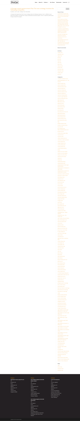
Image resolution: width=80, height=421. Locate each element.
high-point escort (61, 207)
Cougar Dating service (62, 143)
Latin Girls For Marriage (62, 233)
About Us (40, 2)
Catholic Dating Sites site (62, 138)
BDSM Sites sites (61, 103)
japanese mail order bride (62, 228)
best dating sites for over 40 (63, 111)
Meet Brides (60, 254)
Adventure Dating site (62, 93)
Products (45, 2)
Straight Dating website (62, 308)
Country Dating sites (61, 146)
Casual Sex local (60, 134)
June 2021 (59, 59)
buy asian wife (60, 126)
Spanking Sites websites (62, 304)
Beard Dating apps (61, 105)
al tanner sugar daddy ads (62, 96)
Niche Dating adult (61, 264)
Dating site (60, 158)
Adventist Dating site (61, 88)
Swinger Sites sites (61, 341)
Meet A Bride (60, 252)
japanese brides (61, 224)
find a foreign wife (61, 193)
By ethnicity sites (61, 131)
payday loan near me (61, 276)
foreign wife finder (61, 198)
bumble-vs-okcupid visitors (62, 125)
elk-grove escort (60, 178)
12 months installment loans (63, 78)
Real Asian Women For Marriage (63, 288)
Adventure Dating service (62, 91)
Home (36, 2)
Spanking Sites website (62, 303)
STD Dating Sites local (62, 306)
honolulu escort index (62, 210)
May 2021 (59, 60)
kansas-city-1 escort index (62, 229)
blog (58, 121)
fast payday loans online (62, 192)
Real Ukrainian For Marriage (63, 289)
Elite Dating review (61, 177)
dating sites (60, 159)
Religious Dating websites (62, 294)
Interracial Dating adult (62, 221)
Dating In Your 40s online (62, 154)
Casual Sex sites (60, 136)
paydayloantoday (61, 281)
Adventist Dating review (62, 86)
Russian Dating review (62, 296)
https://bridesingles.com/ (62, 219)
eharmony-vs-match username (63, 173)
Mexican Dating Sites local (62, 259)
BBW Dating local (61, 100)
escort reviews (60, 185)
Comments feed (60, 368)
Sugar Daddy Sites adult (62, 315)
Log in (59, 365)
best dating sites (61, 110)
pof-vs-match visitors (61, 284)
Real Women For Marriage (62, 291)
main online (60, 249)
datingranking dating (61, 161)
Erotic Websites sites (61, 180)
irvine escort (60, 223)
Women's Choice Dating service (63, 359)
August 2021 (60, 55)
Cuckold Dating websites (62, 148)
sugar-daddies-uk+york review (63, 326)
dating (59, 149)
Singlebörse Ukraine (61, 301)
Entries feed (60, 366)
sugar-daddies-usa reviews (62, 327)
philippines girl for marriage (63, 283)
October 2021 (60, 52)
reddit (59, 293)
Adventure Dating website (62, 95)
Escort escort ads (61, 182)
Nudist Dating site (61, 268)
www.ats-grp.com (14, 387)
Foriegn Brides (60, 200)
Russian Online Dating (62, 298)
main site (59, 251)
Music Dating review (61, 263)
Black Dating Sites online (62, 120)
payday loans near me (62, 278)
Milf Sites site (60, 261)
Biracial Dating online (61, 116)
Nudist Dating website (62, 269)
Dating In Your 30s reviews (62, 151)
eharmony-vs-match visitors (63, 175)
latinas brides (60, 234)
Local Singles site (61, 242)
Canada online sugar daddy (63, 133)
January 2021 (60, 67)
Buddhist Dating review (62, 123)
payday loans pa (61, 279)
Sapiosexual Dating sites (62, 299)
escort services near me (62, 187)
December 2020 (60, 69)
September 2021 (61, 54)
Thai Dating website (61, 343)
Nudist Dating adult (61, 266)
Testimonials (58, 2)
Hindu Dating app (61, 208)
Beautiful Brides (61, 108)
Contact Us (65, 2)
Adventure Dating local (62, 90)
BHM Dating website (61, 113)
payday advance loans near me (63, 274)
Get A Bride (60, 202)
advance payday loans (62, 85)
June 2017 (59, 74)
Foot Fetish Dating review (62, 197)
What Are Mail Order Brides (63, 357)
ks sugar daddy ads (61, 231)
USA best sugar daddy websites (63, 351)
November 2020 (60, 70)
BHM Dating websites (61, 115)
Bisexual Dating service (62, 118)
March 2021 (60, 64)
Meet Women (60, 257)
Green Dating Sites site (62, 205)
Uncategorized (60, 349)
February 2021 (60, 65)
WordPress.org (60, 370)
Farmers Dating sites (61, 190)
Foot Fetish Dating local (62, 195)
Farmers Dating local (61, 188)
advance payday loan (61, 83)
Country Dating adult (61, 144)
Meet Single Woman (61, 256)
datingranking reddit (61, 163)
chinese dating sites (61, 141)
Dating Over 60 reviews (62, 156)
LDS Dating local (61, 236)
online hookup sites (61, 271)
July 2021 (59, 57)
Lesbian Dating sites (61, 241)
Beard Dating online (61, 106)
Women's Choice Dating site (63, 360)
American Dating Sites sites (63, 98)
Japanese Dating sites (61, 226)
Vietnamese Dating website (63, 352)
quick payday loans (61, 286)
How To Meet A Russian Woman (63, 218)
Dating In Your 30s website (25, 11)
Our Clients (52, 2)
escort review (60, 183)
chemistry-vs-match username (63, 139)
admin (13, 11)
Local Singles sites (61, 244)
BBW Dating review (61, 101)
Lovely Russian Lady (61, 246)
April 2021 (59, 62)
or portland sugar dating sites (63, 273)
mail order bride (61, 247)
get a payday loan (61, 203)
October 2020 (60, 72)
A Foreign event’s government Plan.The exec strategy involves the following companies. (32, 9)
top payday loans (61, 344)
